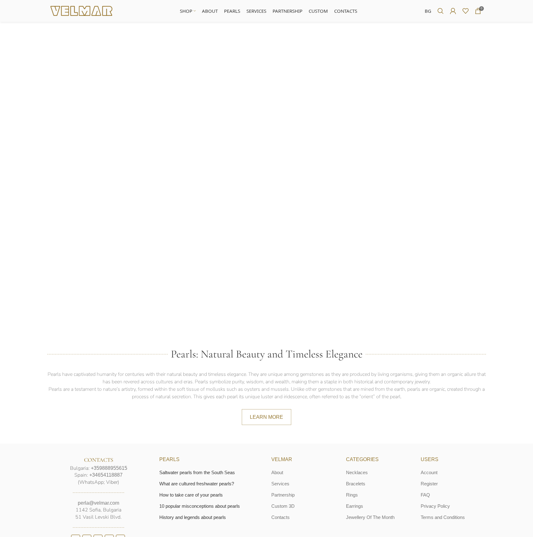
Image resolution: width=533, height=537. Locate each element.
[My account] (453, 11)
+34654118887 (106, 475)
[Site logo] (81, 10)
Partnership (283, 494)
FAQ (425, 494)
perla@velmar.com (98, 503)
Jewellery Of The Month (370, 517)
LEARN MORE (266, 417)
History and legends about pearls (192, 517)
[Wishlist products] (465, 11)
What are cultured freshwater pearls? (196, 483)
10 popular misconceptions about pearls (199, 506)
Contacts (280, 517)
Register (429, 483)
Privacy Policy (435, 506)
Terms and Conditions (443, 517)
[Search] (440, 11)
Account (429, 472)
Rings (352, 494)
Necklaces (357, 472)
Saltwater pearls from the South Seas (197, 472)
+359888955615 (109, 468)
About (277, 472)
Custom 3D (283, 506)
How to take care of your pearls (191, 494)
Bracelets (355, 483)
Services (280, 483)
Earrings (354, 506)
